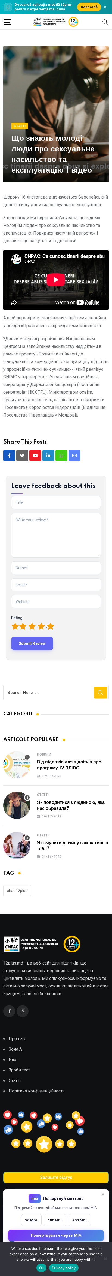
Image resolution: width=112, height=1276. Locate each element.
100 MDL (55, 1220)
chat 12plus (17, 890)
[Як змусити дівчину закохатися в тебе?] (16, 845)
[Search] (105, 22)
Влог (13, 1059)
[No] (105, 1259)
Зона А (15, 1049)
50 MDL (31, 1220)
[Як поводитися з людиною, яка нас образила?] (16, 805)
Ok (41, 1268)
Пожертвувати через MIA (56, 1235)
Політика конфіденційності (36, 1091)
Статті (43, 795)
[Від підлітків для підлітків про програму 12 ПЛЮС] (16, 764)
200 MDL (79, 1220)
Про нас (17, 1038)
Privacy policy (64, 1268)
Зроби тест (19, 1070)
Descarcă (89, 7)
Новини (44, 754)
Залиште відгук (56, 1177)
